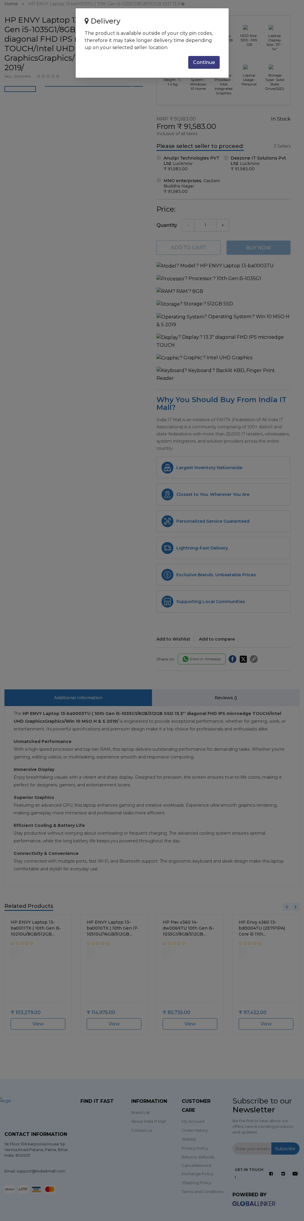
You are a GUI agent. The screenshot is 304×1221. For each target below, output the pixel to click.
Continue (204, 62)
